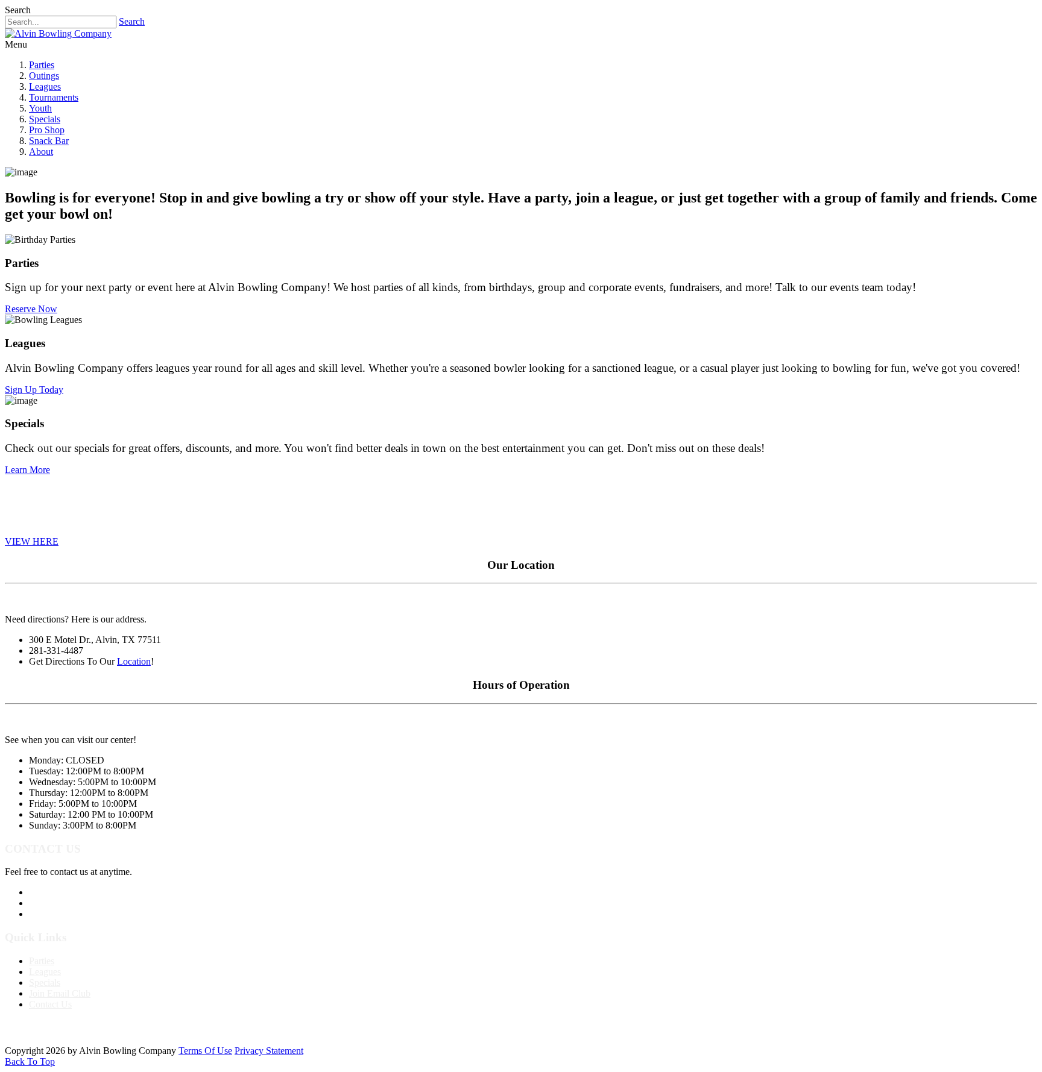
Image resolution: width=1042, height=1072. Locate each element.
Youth (40, 108)
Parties (41, 65)
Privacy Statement (269, 1050)
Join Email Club (59, 993)
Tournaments (53, 97)
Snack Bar (49, 141)
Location (134, 661)
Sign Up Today (34, 389)
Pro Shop (47, 130)
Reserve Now (31, 309)
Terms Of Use (205, 1050)
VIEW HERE (31, 541)
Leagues (45, 86)
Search (132, 21)
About (41, 151)
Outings (44, 76)
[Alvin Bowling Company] (58, 33)
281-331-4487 (56, 892)
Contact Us (50, 1004)
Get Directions (56, 914)
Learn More (27, 470)
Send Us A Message (67, 903)
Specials (44, 119)
